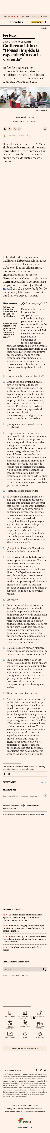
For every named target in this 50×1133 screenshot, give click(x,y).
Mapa (18, 1112)
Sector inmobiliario (11, 796)
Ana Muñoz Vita (25, 117)
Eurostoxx (15, 975)
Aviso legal (22, 1105)
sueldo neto (39, 1016)
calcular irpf (10, 1016)
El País (43, 28)
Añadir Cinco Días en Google (17, 136)
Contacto (14, 1105)
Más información (9, 808)
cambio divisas (25, 1026)
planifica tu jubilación (10, 1027)
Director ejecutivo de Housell (17, 42)
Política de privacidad (34, 1108)
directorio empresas (40, 1027)
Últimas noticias (11, 910)
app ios (25, 1037)
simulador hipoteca (25, 1016)
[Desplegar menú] (5, 22)
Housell (7, 288)
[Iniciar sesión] (45, 22)
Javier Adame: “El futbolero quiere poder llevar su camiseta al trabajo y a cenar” (10, 330)
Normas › (43, 782)
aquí (42, 814)
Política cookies (32, 1105)
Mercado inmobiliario (29, 796)
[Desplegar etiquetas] (45, 795)
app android (39, 1037)
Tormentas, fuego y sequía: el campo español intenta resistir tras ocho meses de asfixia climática (23, 928)
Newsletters (28, 1112)
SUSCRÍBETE (36, 22)
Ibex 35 (7, 16)
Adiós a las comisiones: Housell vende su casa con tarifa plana (10, 311)
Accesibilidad (10, 1112)
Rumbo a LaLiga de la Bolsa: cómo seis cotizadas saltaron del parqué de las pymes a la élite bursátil (24, 939)
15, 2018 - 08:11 (28, 121)
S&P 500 (25, 16)
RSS (22, 1112)
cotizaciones (10, 1037)
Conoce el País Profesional (25, 1048)
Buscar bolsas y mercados (16, 962)
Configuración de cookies (16, 1108)
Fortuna (10, 35)
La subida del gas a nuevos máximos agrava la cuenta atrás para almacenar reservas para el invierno (23, 917)
